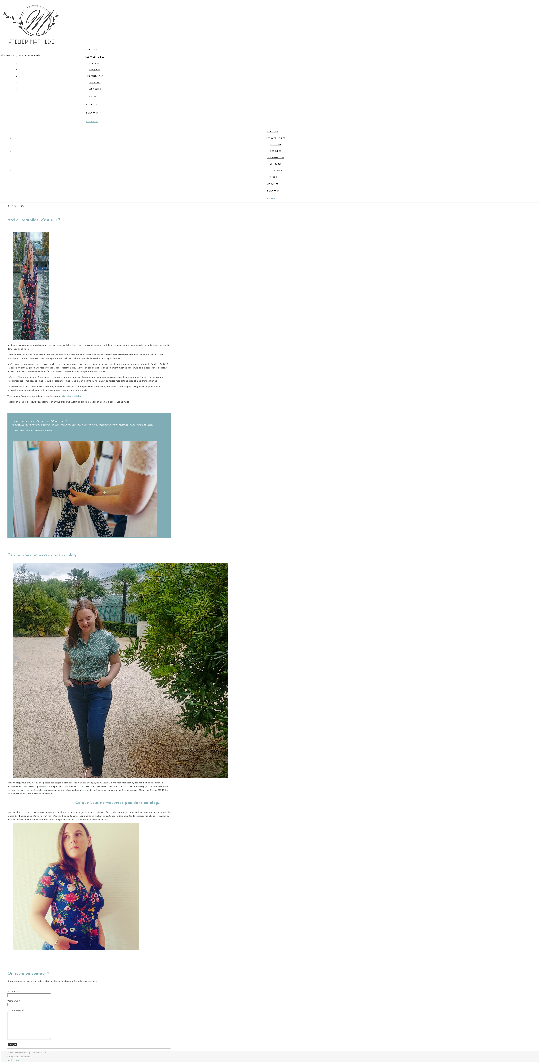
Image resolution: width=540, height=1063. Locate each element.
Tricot (92, 96)
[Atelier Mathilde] (30, 40)
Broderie (92, 113)
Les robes (95, 83)
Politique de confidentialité (19, 1056)
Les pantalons (94, 76)
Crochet (91, 105)
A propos (92, 122)
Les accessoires (94, 57)
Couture (91, 50)
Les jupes (94, 70)
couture (46, 786)
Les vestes (94, 89)
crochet (80, 786)
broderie (66, 786)
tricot (24, 786)
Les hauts (94, 63)
